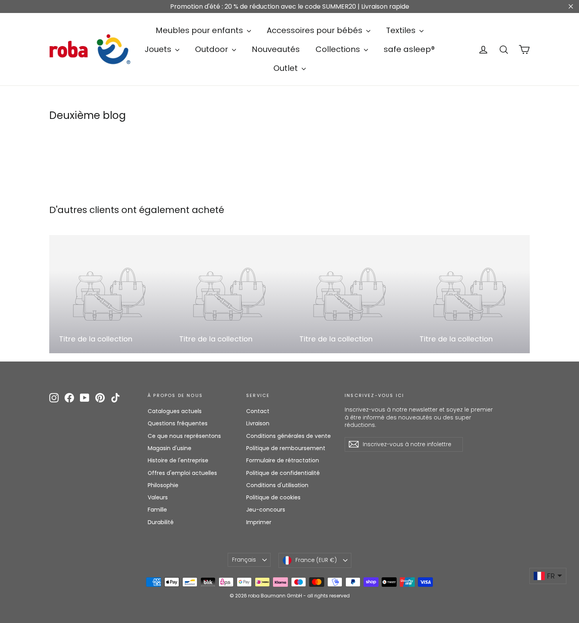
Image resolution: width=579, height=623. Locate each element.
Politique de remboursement (285, 448)
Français (244, 560)
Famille (157, 510)
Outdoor (212, 49)
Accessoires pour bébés (315, 30)
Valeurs (158, 497)
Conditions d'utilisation (277, 485)
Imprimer (258, 522)
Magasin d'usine (169, 448)
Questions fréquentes (178, 423)
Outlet (286, 68)
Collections (338, 49)
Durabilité (161, 522)
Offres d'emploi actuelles (182, 473)
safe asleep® (409, 49)
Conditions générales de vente (288, 436)
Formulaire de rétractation (282, 460)
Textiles (402, 30)
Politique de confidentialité (283, 473)
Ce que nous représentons (184, 436)
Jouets (159, 49)
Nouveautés (276, 49)
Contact (257, 411)
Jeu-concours (265, 510)
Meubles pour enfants (200, 30)
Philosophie (163, 485)
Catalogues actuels (175, 411)
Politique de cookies (273, 497)
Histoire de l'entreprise (178, 460)
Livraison (257, 423)
